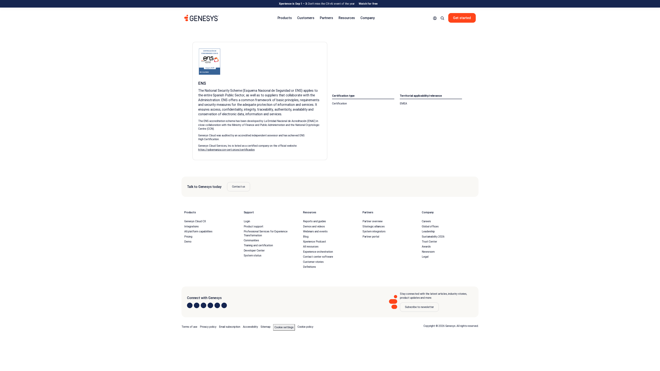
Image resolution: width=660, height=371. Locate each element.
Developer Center (254, 250)
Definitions (309, 266)
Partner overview (372, 221)
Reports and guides (314, 221)
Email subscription (229, 326)
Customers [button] (305, 18)
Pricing (188, 236)
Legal (425, 256)
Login (247, 221)
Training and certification (258, 245)
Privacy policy (208, 326)
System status (252, 255)
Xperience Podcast (314, 241)
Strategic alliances (373, 226)
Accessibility (250, 326)
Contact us (238, 186)
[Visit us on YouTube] (217, 305)
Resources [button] (347, 18)
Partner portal (370, 236)
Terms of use (189, 326)
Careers (426, 221)
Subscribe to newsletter (419, 307)
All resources (310, 246)
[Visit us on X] (203, 305)
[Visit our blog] (224, 305)
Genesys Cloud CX (195, 221)
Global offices (430, 226)
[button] (435, 18)
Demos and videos (314, 226)
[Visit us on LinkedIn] (189, 305)
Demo (187, 241)
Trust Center (429, 241)
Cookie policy (305, 326)
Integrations (191, 226)
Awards (426, 246)
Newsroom (428, 251)
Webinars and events (315, 231)
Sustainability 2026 (433, 236)
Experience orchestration (318, 251)
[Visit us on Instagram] (196, 305)
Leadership (428, 231)
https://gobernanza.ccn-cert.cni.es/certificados (226, 149)
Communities (251, 240)
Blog (305, 236)
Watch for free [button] (368, 3)
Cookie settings (284, 327)
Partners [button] (326, 18)
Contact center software (318, 256)
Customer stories (313, 261)
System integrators (374, 231)
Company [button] (367, 18)
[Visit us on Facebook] (210, 305)
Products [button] (285, 18)
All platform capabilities (198, 231)
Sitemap (266, 326)
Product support (253, 226)
